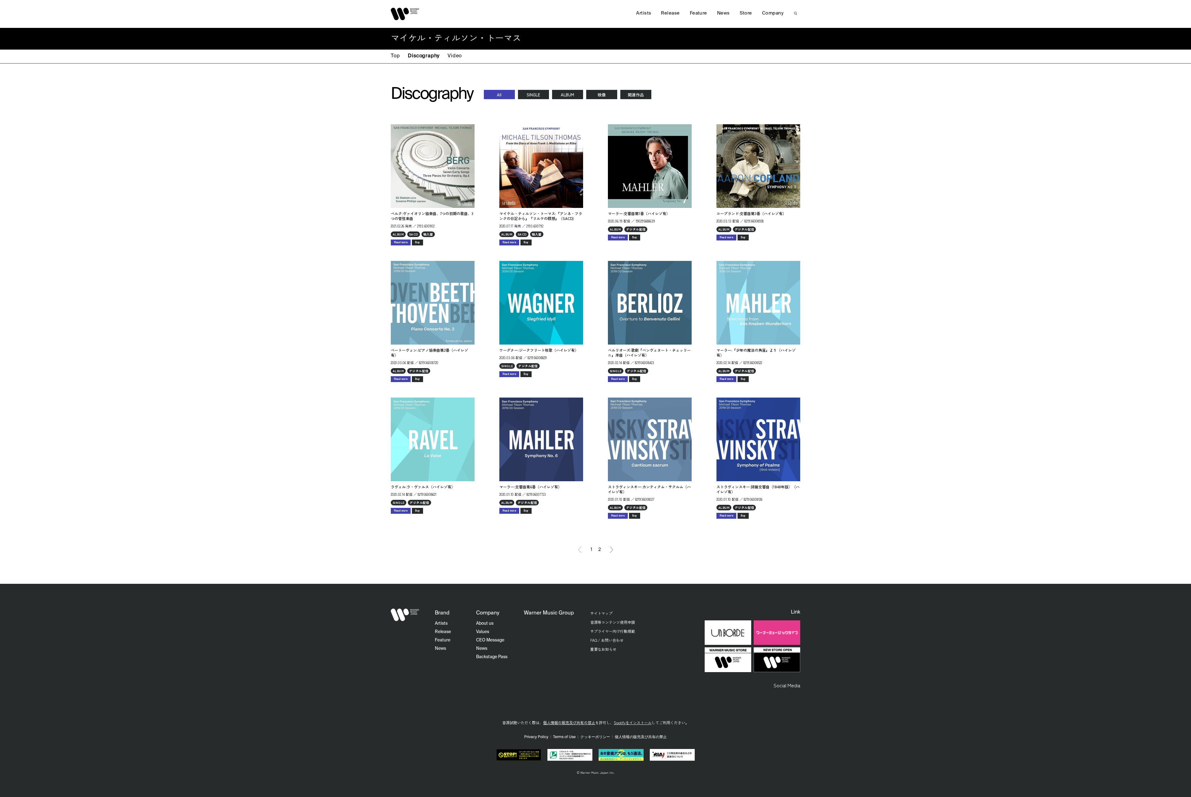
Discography (423, 56)
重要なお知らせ (603, 649)
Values (482, 632)
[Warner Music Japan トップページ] (405, 14)
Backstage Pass (491, 657)
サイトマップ (601, 613)
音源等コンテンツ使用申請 (612, 622)
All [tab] (499, 95)
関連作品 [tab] (636, 95)
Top (395, 56)
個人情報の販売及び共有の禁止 (569, 722)
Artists (643, 13)
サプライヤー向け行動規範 (612, 631)
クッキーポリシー (595, 737)
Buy (417, 242)
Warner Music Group (549, 613)
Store (746, 13)
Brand (442, 613)
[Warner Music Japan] (405, 615)
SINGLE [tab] (533, 95)
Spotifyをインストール (633, 722)
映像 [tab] (602, 95)
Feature (698, 13)
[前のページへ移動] (579, 550)
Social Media (787, 685)
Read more (401, 242)
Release (670, 13)
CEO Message (490, 640)
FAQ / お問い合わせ (606, 640)
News (723, 13)
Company (772, 13)
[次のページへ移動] (611, 550)
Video (455, 56)
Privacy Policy (536, 737)
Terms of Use (564, 737)
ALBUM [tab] (567, 95)
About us (484, 623)
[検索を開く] (795, 13)
